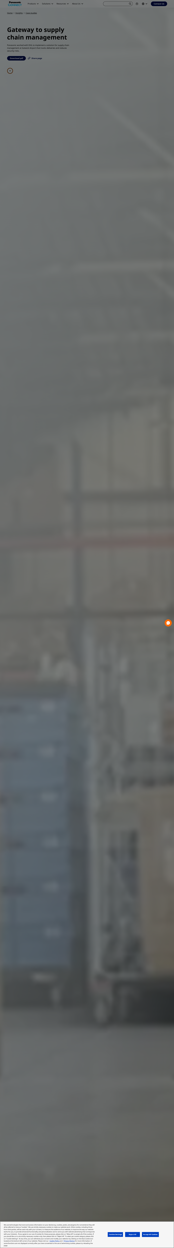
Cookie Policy (54, 1241)
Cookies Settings (115, 1234)
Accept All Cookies (150, 1234)
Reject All (132, 1234)
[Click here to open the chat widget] (168, 622)
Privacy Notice (69, 1241)
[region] (87, 1234)
